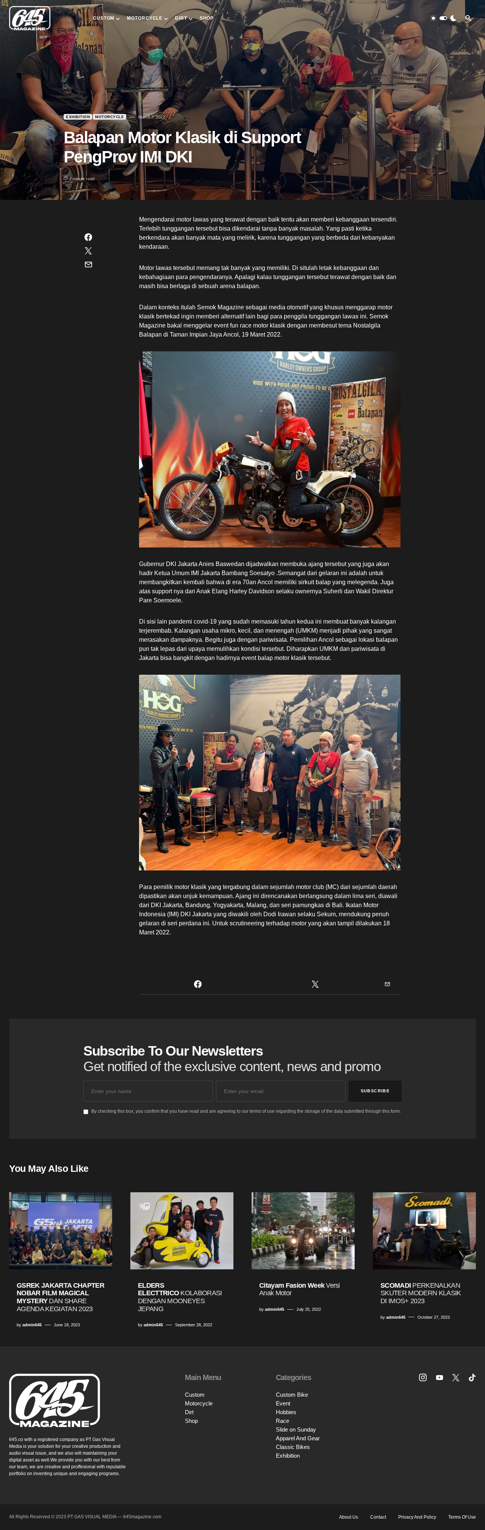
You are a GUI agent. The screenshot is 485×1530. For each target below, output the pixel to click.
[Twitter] (456, 1377)
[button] (443, 18)
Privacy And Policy (417, 1517)
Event (283, 1403)
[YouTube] (439, 1377)
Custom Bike (292, 1394)
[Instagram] (423, 1377)
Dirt (189, 1412)
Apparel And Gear (298, 1438)
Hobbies (286, 1412)
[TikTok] (472, 1377)
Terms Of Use (462, 1517)
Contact (378, 1517)
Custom (195, 1394)
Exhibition (78, 117)
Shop (191, 1421)
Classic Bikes (293, 1447)
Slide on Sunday (296, 1429)
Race (282, 1421)
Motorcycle (109, 117)
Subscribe (375, 1091)
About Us (348, 1517)
